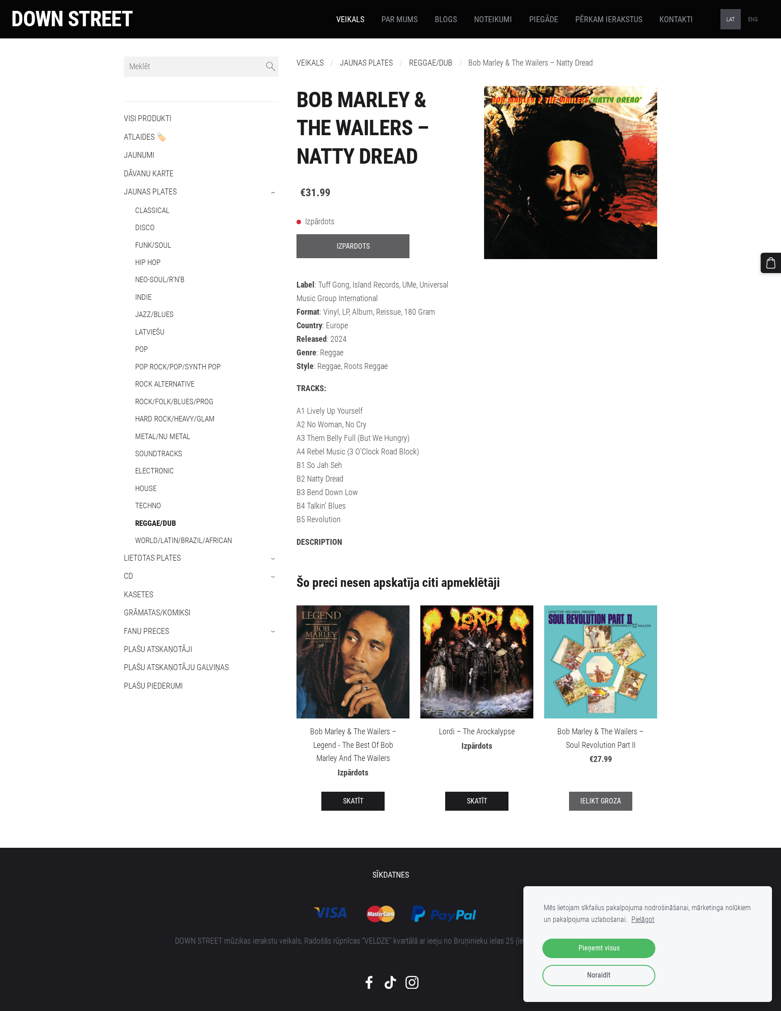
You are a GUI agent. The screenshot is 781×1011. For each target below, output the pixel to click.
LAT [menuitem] (730, 19)
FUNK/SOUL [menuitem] (153, 245)
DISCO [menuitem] (145, 227)
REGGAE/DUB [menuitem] (155, 523)
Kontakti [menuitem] (676, 19)
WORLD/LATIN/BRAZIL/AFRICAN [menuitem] (183, 540)
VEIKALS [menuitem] (350, 19)
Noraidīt (599, 975)
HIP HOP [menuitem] (147, 262)
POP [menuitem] (141, 349)
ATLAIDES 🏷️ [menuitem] (145, 137)
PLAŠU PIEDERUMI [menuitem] (153, 685)
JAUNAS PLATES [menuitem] (150, 191)
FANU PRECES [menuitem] (146, 631)
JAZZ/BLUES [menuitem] (154, 314)
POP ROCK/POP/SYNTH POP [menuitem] (178, 366)
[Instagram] (412, 982)
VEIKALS (310, 62)
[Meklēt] (270, 66)
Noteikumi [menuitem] (493, 19)
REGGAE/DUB (430, 62)
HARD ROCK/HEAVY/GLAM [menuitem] (175, 418)
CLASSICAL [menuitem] (152, 210)
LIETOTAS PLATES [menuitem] (152, 557)
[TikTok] (390, 982)
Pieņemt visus (599, 948)
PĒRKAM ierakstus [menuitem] (608, 19)
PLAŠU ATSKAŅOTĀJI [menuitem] (158, 649)
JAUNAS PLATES (366, 62)
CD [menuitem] (128, 576)
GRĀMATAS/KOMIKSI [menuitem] (157, 612)
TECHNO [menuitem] (148, 505)
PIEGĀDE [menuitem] (543, 19)
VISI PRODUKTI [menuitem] (147, 118)
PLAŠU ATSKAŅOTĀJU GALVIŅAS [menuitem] (176, 667)
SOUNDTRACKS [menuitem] (158, 453)
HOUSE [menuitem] (145, 488)
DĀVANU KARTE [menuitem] (149, 173)
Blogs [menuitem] (446, 19)
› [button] (273, 192)
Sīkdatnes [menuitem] (390, 874)
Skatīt (353, 801)
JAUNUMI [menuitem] (139, 155)
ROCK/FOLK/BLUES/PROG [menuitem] (174, 401)
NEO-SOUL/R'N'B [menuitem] (159, 279)
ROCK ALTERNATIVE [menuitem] (164, 383)
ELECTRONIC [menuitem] (154, 470)
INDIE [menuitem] (143, 297)
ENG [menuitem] (753, 19)
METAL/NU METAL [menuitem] (162, 436)
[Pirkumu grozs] (771, 263)
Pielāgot (642, 919)
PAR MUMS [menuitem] (399, 19)
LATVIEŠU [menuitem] (150, 331)
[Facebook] (369, 982)
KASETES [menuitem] (138, 594)
